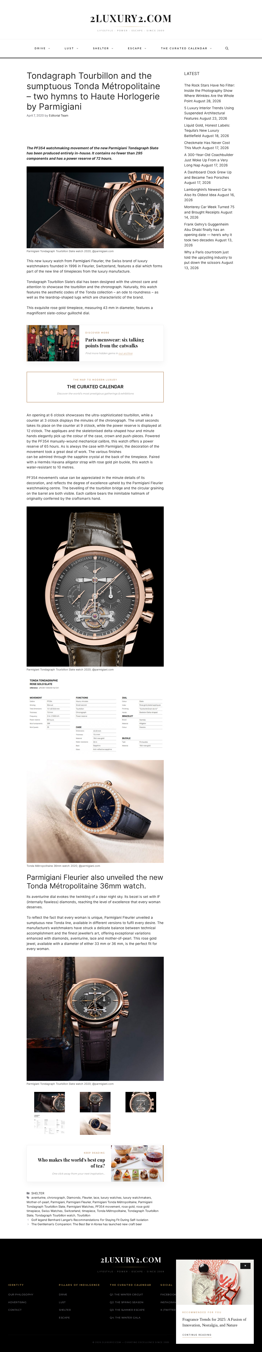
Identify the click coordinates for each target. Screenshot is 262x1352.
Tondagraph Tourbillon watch (55, 1215)
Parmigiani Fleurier (78, 1202)
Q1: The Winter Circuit (126, 1294)
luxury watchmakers (137, 1197)
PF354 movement (107, 1206)
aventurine (38, 1197)
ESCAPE (135, 48)
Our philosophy (20, 1294)
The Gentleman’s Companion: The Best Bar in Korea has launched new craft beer (86, 1224)
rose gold (128, 1206)
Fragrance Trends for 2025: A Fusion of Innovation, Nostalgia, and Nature (214, 1322)
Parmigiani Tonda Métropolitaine (115, 1202)
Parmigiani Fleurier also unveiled (80, 877)
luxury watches (111, 1197)
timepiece (88, 1211)
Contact (14, 1309)
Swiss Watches (52, 1211)
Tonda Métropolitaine (111, 1211)
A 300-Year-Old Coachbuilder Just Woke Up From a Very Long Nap (208, 160)
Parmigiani (58, 1202)
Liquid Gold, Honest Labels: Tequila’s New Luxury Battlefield (207, 130)
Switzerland (72, 1211)
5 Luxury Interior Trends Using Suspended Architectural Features (209, 113)
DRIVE (40, 48)
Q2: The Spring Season (126, 1302)
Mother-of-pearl (38, 1202)
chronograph (115, 420)
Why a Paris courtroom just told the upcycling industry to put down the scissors (208, 257)
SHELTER (101, 48)
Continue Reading (197, 1334)
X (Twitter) (168, 1309)
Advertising (17, 1302)
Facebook (168, 1294)
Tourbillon (83, 1215)
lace (96, 1197)
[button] (50, 48)
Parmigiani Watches (80, 1206)
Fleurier (87, 1197)
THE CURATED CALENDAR (184, 48)
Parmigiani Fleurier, (88, 261)
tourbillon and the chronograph (96, 287)
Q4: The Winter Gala (125, 1317)
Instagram (168, 1302)
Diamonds (74, 1197)
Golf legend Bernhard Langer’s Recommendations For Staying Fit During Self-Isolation (89, 1220)
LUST (69, 48)
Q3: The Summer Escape (127, 1309)
